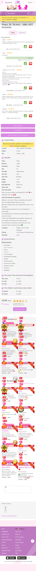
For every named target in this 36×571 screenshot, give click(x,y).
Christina (5, 431)
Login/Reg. (9, 2)
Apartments (18, 539)
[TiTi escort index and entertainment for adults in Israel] (18, 9)
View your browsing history (9, 516)
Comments (5, 304)
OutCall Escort (5, 534)
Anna (4, 346)
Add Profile (4, 548)
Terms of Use (5, 537)
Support (17, 545)
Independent (5, 531)
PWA (16, 553)
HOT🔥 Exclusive (19, 529)
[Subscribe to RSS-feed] (28, 558)
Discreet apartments (7, 539)
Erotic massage (19, 537)
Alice (20, 366)
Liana (20, 449)
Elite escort (18, 531)
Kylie (20, 347)
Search (3, 545)
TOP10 (3, 542)
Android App (18, 550)
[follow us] (18, 492)
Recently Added (19, 542)
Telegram (4, 553)
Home (3, 529)
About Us (17, 534)
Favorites (17, 548)
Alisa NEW (6, 467)
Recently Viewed (6, 550)
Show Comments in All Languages (18, 135)
